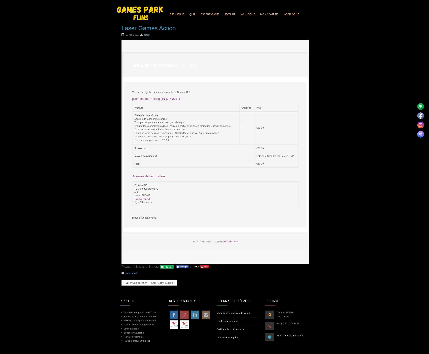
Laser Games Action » (163, 282)
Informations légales (227, 337)
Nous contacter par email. (290, 335)
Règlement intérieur (227, 321)
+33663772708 (142, 198)
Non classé (131, 273)
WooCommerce (230, 241)
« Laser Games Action (135, 282)
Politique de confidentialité (230, 329)
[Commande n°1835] (146, 98)
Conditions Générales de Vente (233, 313)
